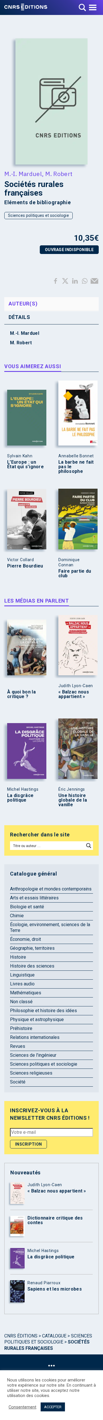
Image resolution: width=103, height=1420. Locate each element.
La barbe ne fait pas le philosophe (76, 467)
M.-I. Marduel (23, 174)
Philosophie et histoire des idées (43, 1010)
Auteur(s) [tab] (23, 304)
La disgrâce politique (20, 797)
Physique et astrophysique (37, 1019)
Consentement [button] (22, 1407)
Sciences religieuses (31, 1073)
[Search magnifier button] (88, 845)
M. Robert (59, 174)
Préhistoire (21, 1028)
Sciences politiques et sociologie (38, 215)
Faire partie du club (74, 573)
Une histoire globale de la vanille (72, 800)
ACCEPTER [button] (53, 1407)
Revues (17, 1046)
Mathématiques (25, 992)
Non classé (21, 1001)
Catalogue (54, 1336)
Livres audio (22, 984)
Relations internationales (35, 1037)
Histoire (18, 957)
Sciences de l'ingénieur (33, 1055)
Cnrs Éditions (20, 1336)
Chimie (17, 915)
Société (17, 1082)
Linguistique (22, 975)
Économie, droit (25, 939)
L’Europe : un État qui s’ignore (25, 464)
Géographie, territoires (32, 948)
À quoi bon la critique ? (21, 694)
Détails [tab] (19, 317)
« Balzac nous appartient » (73, 694)
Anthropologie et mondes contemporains (51, 889)
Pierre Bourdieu (25, 566)
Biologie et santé (27, 906)
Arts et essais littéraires (34, 898)
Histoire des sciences (32, 966)
